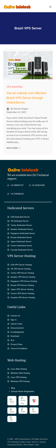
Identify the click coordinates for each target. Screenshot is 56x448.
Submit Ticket (16, 324)
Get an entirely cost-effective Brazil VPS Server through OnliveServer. (26, 97)
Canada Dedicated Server (22, 250)
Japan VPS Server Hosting (22, 289)
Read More (14, 148)
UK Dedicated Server (20, 221)
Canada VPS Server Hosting (23, 297)
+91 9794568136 (17, 194)
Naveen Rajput (21, 109)
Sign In (14, 320)
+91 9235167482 (38, 185)
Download (15, 336)
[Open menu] (50, 7)
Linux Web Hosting (19, 369)
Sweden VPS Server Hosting (23, 277)
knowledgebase (17, 332)
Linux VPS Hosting (19, 377)
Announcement (17, 328)
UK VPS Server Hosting (21, 269)
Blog (13, 388)
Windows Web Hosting (20, 373)
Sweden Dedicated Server (22, 229)
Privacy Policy (16, 344)
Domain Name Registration (22, 391)
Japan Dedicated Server (21, 241)
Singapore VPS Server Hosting (24, 281)
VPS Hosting (15, 87)
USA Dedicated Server (20, 217)
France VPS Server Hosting (22, 293)
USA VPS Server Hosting (21, 265)
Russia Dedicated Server (21, 237)
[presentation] (28, 65)
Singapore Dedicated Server (23, 233)
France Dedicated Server (21, 245)
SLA (12, 340)
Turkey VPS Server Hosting (22, 273)
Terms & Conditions (19, 348)
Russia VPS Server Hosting (22, 285)
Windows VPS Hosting (20, 381)
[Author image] (8, 108)
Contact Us (15, 316)
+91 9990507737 (17, 185)
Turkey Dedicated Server (21, 225)
